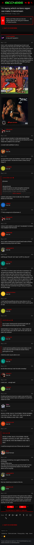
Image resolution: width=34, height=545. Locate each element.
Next (22, 507)
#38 (32, 457)
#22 (32, 135)
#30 (32, 298)
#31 (32, 315)
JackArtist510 (10, 248)
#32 (32, 343)
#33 (32, 366)
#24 (32, 173)
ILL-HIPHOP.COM (7, 13)
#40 (32, 493)
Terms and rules (12, 533)
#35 (32, 393)
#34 (32, 380)
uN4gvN (8, 203)
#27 (32, 239)
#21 (32, 42)
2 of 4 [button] (16, 507)
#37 (32, 428)
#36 (32, 410)
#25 (32, 209)
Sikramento (9, 129)
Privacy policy (21, 533)
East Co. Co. (4, 530)
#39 (32, 479)
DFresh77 (8, 373)
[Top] (2, 536)
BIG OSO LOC (9, 487)
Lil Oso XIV (9, 262)
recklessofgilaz (10, 36)
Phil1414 (8, 387)
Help (27, 533)
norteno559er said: (7, 177)
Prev (11, 507)
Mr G (7, 451)
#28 (32, 254)
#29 (32, 268)
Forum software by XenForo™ (16, 541)
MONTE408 (9, 232)
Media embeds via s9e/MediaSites (10, 542)
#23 (32, 156)
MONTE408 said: (7, 320)
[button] (3, 3)
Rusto (7, 150)
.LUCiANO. (9, 167)
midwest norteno (10, 292)
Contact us (4, 533)
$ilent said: (5, 433)
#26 (32, 223)
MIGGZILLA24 (10, 422)
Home (30, 533)
